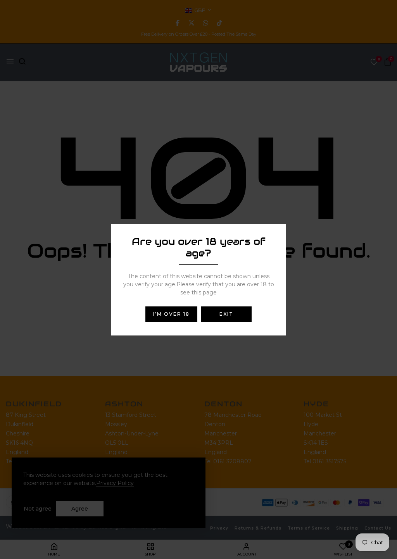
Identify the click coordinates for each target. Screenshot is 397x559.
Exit (226, 314)
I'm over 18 (171, 314)
